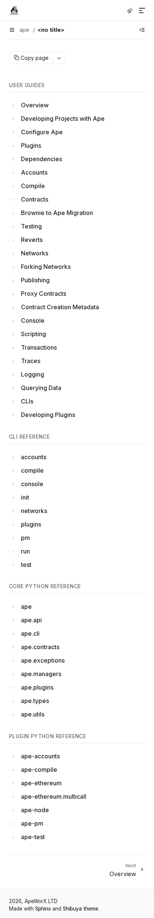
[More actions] (59, 58)
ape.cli (30, 633)
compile (32, 470)
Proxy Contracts (43, 293)
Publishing (35, 280)
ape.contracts (40, 647)
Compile (33, 186)
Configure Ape (42, 132)
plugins (31, 524)
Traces (30, 361)
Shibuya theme (80, 909)
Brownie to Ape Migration (57, 213)
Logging (32, 374)
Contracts (34, 199)
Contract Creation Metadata (60, 307)
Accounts (34, 172)
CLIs (27, 401)
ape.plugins (37, 687)
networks (34, 511)
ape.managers (41, 674)
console (32, 484)
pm (25, 537)
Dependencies (41, 159)
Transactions (39, 347)
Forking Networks (46, 266)
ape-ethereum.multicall (53, 796)
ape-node (35, 810)
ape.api (31, 620)
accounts (33, 457)
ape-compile (39, 769)
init (25, 497)
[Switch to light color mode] (130, 10)
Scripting (33, 334)
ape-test (33, 837)
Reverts (32, 239)
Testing (31, 226)
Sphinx (43, 909)
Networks (34, 253)
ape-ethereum (41, 783)
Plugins (31, 145)
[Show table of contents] (142, 30)
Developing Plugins (48, 414)
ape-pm (32, 823)
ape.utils (32, 714)
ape (26, 606)
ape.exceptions (43, 660)
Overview (35, 105)
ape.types (35, 700)
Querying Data (41, 388)
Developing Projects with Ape (63, 118)
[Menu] (142, 10)
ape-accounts (40, 756)
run (25, 551)
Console (32, 320)
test (26, 564)
